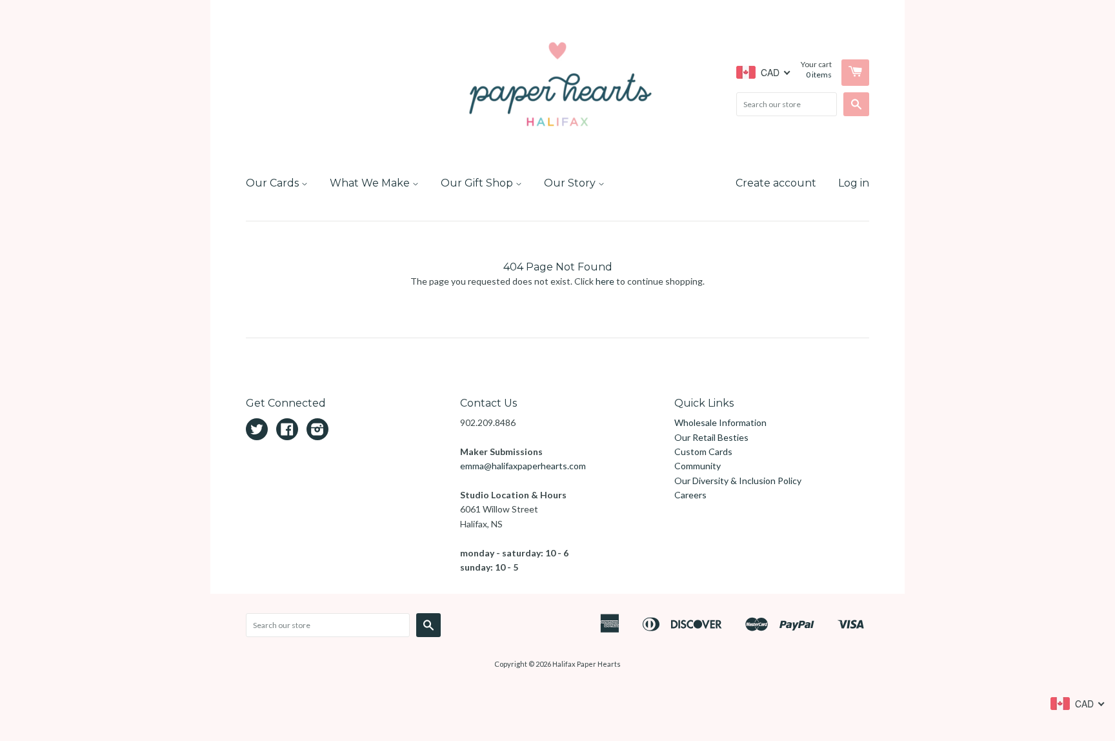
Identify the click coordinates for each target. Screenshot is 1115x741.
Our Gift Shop (478, 183)
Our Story (571, 183)
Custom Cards (703, 451)
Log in (853, 183)
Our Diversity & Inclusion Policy (737, 480)
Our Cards (273, 183)
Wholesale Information (720, 422)
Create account (776, 183)
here (605, 281)
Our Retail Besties (711, 437)
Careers (690, 494)
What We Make (371, 183)
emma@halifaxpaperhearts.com (523, 465)
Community (697, 465)
